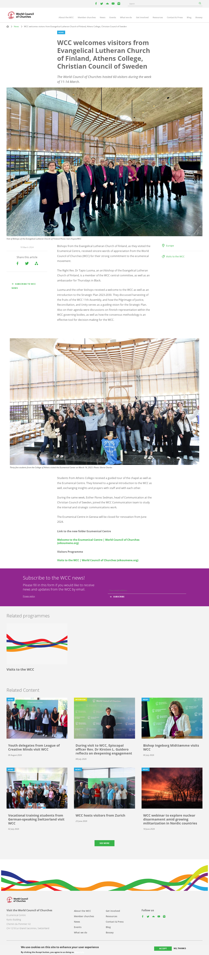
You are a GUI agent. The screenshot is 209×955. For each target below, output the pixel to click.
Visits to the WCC (175, 256)
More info (79, 952)
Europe (170, 245)
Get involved (142, 17)
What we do (126, 17)
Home (8, 26)
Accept (163, 948)
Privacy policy (29, 596)
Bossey (198, 17)
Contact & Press (175, 17)
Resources (158, 17)
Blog (189, 17)
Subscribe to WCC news (24, 286)
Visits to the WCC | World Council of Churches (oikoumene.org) (97, 560)
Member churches (87, 17)
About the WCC (66, 17)
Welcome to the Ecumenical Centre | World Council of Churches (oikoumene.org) (98, 541)
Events (112, 17)
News (102, 17)
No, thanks (180, 948)
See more (104, 843)
